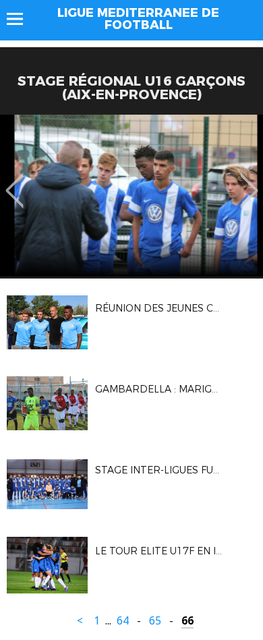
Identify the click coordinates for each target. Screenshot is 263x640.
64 (123, 620)
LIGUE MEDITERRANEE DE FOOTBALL (138, 18)
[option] (131, 196)
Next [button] (249, 180)
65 (155, 620)
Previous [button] (14, 180)
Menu (21, 19)
